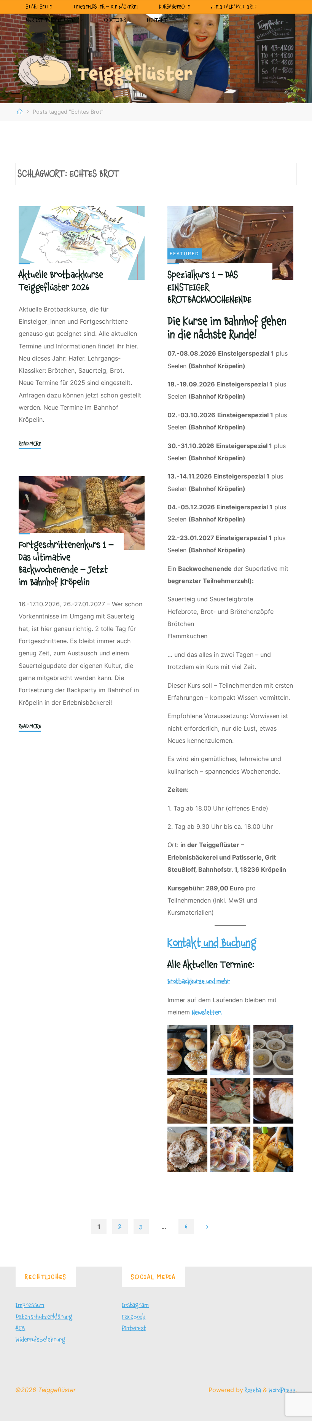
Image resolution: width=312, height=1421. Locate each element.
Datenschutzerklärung (44, 1317)
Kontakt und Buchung (211, 943)
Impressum (30, 1305)
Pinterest (134, 1328)
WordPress (282, 1390)
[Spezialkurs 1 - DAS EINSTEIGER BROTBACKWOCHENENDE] (230, 243)
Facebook (133, 1317)
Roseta (252, 1390)
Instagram (135, 1305)
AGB (20, 1328)
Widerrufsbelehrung (40, 1340)
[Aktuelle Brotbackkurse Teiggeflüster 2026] (82, 243)
